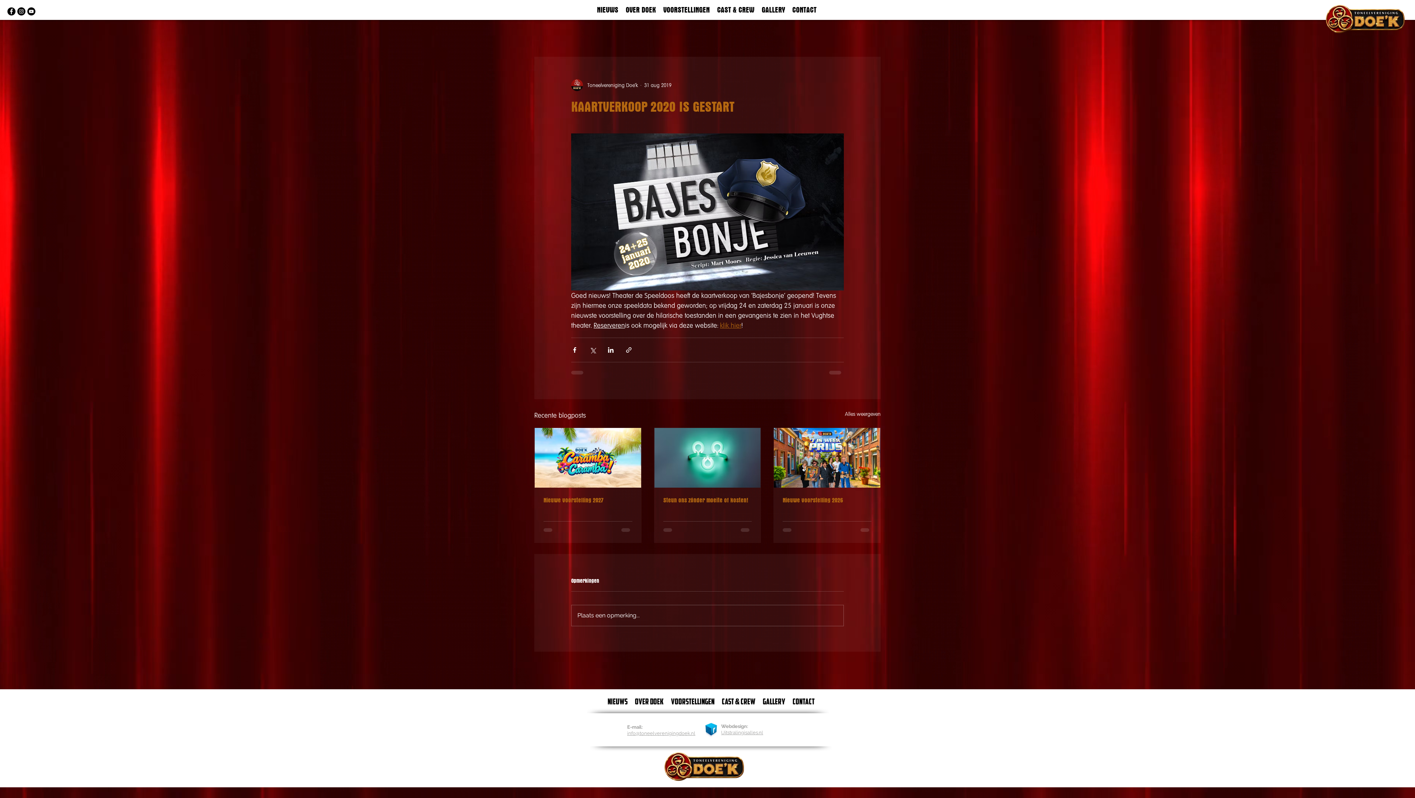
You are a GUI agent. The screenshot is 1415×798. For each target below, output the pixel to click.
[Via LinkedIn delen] (610, 349)
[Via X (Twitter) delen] (592, 349)
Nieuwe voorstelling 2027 (573, 500)
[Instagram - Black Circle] (21, 11)
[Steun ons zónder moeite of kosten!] (707, 458)
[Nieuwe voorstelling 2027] (588, 458)
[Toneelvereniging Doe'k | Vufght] (11, 11)
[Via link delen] (628, 349)
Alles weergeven (863, 414)
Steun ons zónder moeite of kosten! (705, 500)
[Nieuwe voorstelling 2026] (827, 458)
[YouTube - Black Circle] (31, 11)
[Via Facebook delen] (574, 349)
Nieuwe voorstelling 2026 (813, 500)
